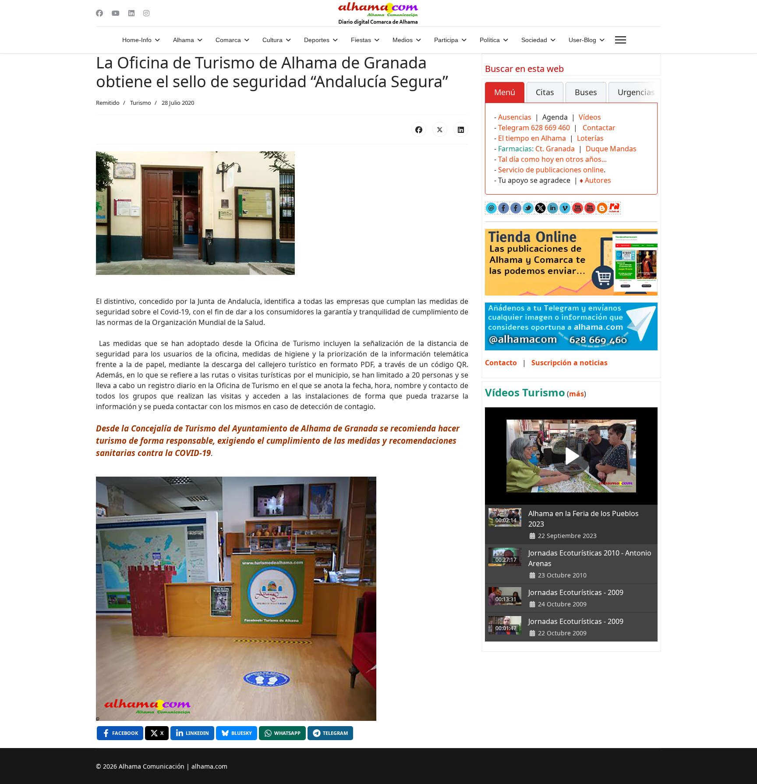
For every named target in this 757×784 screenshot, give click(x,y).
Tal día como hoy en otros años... (552, 159)
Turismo (140, 103)
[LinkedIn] (460, 129)
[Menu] (620, 40)
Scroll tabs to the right (647, 98)
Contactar (599, 127)
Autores (598, 180)
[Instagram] (146, 13)
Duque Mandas (611, 148)
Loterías (590, 138)
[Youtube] (116, 13)
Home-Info (137, 39)
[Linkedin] (131, 13)
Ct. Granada (555, 148)
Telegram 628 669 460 (534, 127)
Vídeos (590, 117)
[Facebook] (99, 13)
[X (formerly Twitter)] (439, 129)
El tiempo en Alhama (532, 138)
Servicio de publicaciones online (551, 170)
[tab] (504, 92)
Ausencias (514, 117)
